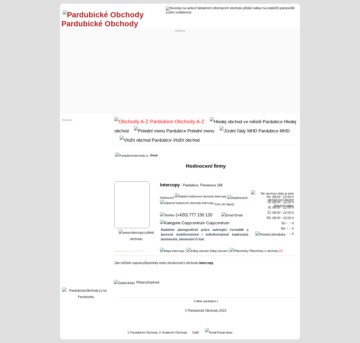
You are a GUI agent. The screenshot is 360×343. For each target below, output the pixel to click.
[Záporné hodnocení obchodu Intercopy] (187, 202)
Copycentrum (217, 223)
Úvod (154, 155)
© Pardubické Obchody (142, 332)
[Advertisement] (180, 73)
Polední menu (200, 130)
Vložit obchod (186, 140)
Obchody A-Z (189, 121)
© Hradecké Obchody (173, 332)
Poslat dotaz (224, 332)
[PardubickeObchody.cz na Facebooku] (86, 297)
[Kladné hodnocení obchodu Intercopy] (201, 196)
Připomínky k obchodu (263, 250)
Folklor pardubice (205, 301)
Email (238, 215)
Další (195, 332)
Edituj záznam (218, 250)
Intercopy (170, 184)
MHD (284, 130)
